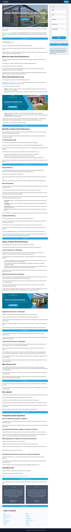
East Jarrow (28, 516)
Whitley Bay (28, 523)
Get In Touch (59, 44)
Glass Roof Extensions (7, 32)
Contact (66, 1)
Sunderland (28, 525)
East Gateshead (17, 475)
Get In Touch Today (25, 38)
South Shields (28, 518)
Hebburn (27, 513)
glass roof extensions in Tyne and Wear (14, 82)
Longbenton (28, 515)
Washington (5, 522)
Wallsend (5, 523)
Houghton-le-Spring (29, 520)
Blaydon (3, 475)
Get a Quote (24, 19)
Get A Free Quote (25, 506)
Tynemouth (28, 521)
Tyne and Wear (6, 520)
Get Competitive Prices (25, 412)
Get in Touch (25, 380)
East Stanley (25, 475)
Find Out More (25, 238)
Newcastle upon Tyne (10, 475)
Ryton (21, 475)
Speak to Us (25, 164)
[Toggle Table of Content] (12, 42)
